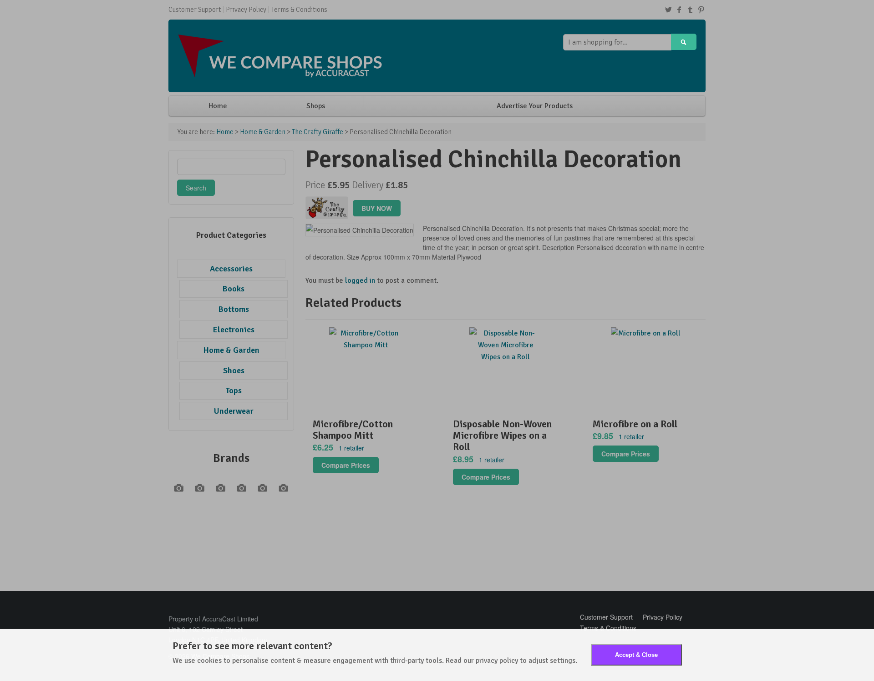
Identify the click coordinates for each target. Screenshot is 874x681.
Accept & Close (636, 654)
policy (508, 660)
